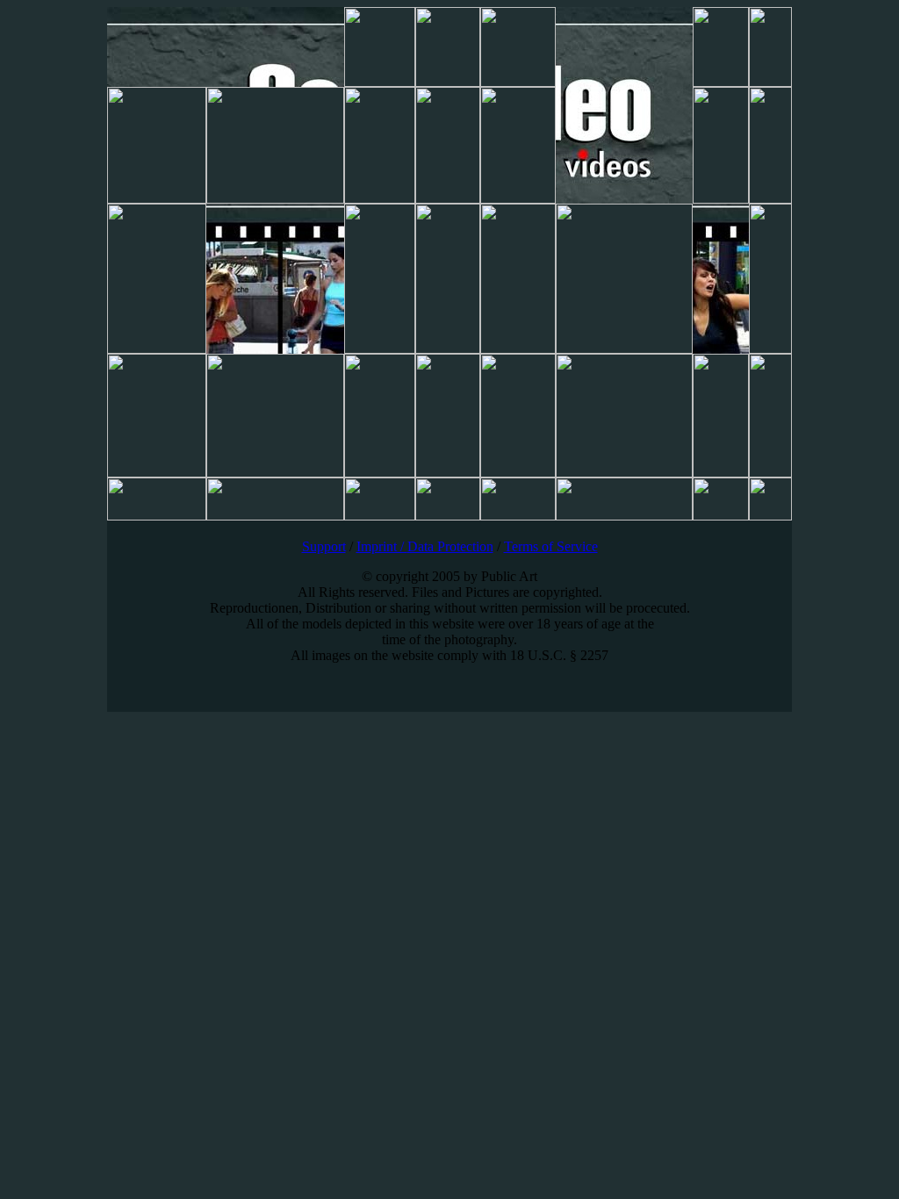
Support (324, 546)
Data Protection (450, 546)
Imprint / (381, 546)
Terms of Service (551, 546)
